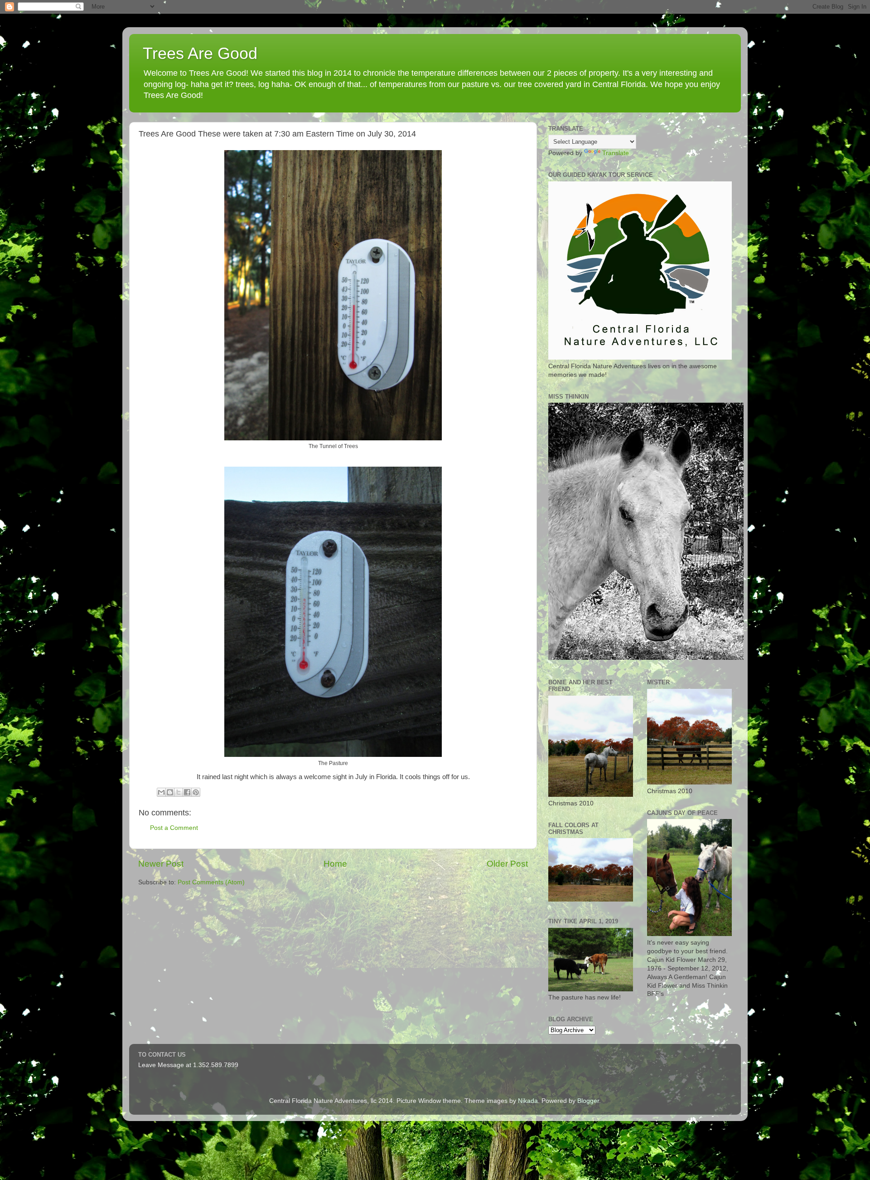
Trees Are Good (200, 53)
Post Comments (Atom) (211, 882)
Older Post (507, 863)
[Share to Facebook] (187, 792)
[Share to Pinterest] (195, 792)
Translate (615, 153)
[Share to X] (178, 792)
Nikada (528, 1100)
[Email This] (161, 792)
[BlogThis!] (169, 792)
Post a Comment (174, 827)
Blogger (588, 1100)
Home (335, 863)
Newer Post (161, 863)
